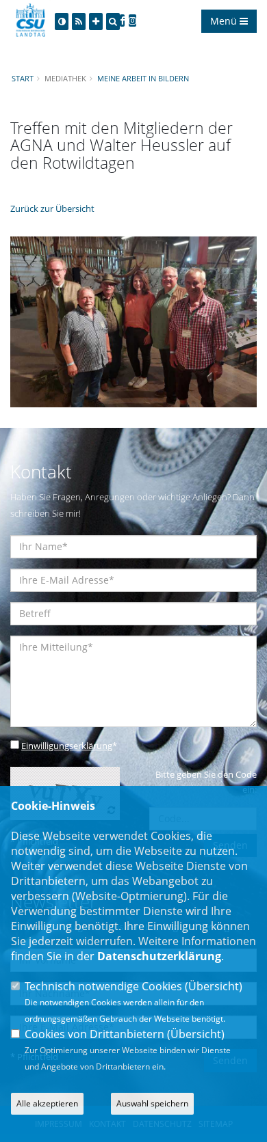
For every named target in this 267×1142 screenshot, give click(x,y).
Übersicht (213, 986)
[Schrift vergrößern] (96, 21)
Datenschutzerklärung (159, 956)
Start (23, 78)
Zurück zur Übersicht (52, 208)
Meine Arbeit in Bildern (143, 78)
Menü (225, 20)
